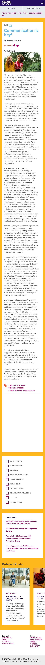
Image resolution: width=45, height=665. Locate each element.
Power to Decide (9, 13)
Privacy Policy (36, 640)
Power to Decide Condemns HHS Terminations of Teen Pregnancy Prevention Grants (18, 538)
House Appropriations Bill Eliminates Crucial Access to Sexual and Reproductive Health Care (22, 548)
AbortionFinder (33, 8)
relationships (29, 390)
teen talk (22, 13)
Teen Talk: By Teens (16, 388)
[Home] (6, 2)
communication (15, 390)
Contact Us (6, 638)
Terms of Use (35, 638)
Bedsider (11, 8)
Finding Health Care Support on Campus (14, 598)
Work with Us (7, 643)
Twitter (17, 45)
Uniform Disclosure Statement (35, 645)
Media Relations (6, 640)
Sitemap (33, 642)
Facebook (14, 45)
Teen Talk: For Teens (17, 385)
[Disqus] (22, 421)
